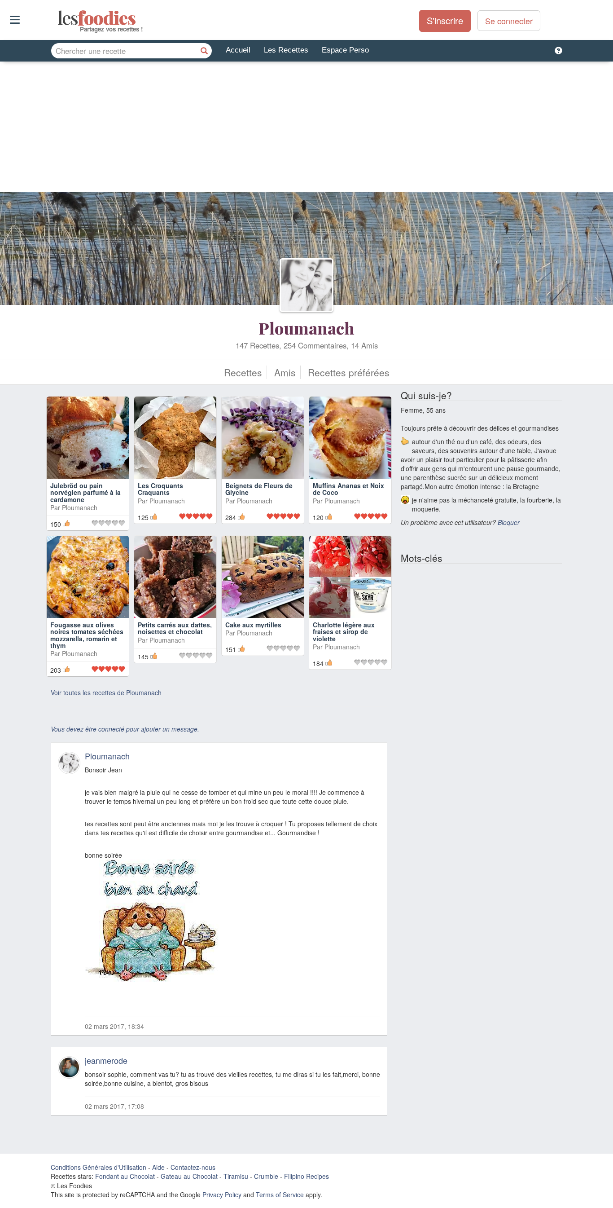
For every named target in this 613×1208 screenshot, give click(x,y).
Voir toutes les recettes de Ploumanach (106, 692)
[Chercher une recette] (204, 51)
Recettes (243, 372)
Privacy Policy (221, 1194)
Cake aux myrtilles (253, 624)
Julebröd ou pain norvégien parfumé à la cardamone (85, 492)
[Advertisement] (306, 129)
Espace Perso (345, 50)
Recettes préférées (349, 372)
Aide (158, 1167)
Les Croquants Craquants (160, 489)
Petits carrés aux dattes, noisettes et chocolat (175, 628)
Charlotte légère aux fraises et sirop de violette (344, 631)
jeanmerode (106, 1060)
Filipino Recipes (306, 1176)
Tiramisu (235, 1176)
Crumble (266, 1176)
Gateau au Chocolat (189, 1176)
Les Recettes (286, 50)
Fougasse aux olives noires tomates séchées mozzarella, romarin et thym (86, 635)
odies (58, 18)
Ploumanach (306, 328)
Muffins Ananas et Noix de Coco (348, 489)
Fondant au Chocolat (125, 1176)
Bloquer (509, 522)
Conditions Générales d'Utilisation (98, 1167)
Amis (285, 372)
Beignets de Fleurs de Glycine (259, 489)
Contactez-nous (193, 1167)
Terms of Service (280, 1194)
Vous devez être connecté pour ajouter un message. (125, 728)
